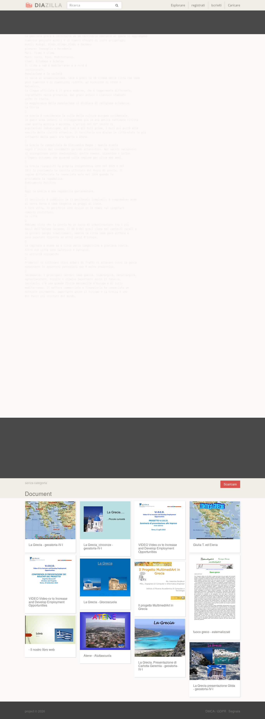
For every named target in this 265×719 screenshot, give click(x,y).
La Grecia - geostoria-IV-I (46, 544)
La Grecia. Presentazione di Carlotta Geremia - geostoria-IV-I (158, 665)
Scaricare (230, 484)
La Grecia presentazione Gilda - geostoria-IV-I (214, 687)
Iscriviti (216, 5)
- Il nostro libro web (42, 649)
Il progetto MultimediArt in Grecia (155, 607)
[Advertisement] (132, 22)
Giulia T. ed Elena (205, 544)
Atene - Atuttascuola (97, 655)
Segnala (234, 711)
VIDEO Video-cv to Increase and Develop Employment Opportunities (48, 601)
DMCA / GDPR (216, 711)
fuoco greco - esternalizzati (211, 632)
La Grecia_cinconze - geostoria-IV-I (98, 546)
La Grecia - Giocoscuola (100, 602)
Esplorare (178, 5)
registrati (198, 5)
